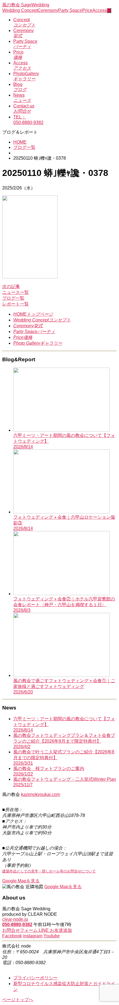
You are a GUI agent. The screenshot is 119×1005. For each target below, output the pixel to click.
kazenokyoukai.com (40, 794)
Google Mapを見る (21, 881)
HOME (20, 142)
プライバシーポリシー (35, 977)
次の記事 (11, 286)
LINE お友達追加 (55, 930)
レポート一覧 (15, 304)
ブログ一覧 (24, 147)
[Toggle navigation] (109, 10)
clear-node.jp (15, 919)
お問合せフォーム (20, 930)
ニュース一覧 (15, 292)
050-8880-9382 (17, 924)
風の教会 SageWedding (25, 4)
